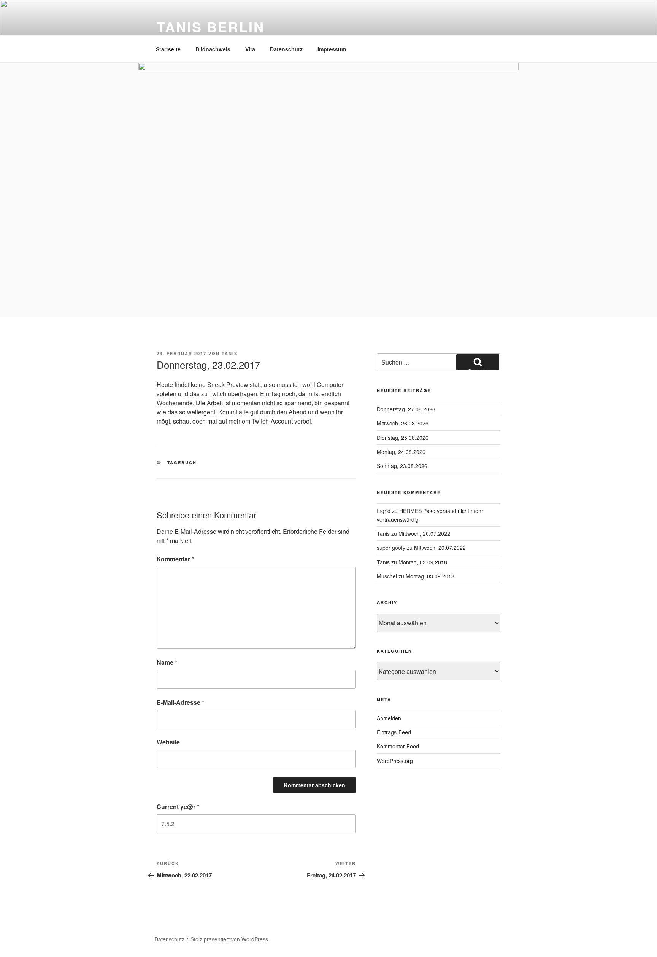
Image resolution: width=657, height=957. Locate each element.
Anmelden (389, 718)
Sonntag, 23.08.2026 (402, 466)
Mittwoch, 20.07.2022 (424, 533)
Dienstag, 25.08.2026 (402, 437)
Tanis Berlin (211, 27)
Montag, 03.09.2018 (422, 562)
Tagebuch (182, 462)
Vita (250, 49)
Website (168, 741)
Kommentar (175, 558)
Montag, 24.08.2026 (401, 451)
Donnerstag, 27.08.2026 (406, 409)
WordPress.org (395, 760)
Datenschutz (286, 49)
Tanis (230, 353)
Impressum (331, 49)
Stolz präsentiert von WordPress (229, 939)
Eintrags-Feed (394, 732)
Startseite (168, 49)
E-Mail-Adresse (180, 702)
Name (167, 662)
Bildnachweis (212, 49)
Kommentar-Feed (398, 746)
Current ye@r (178, 806)
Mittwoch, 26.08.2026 (402, 423)
